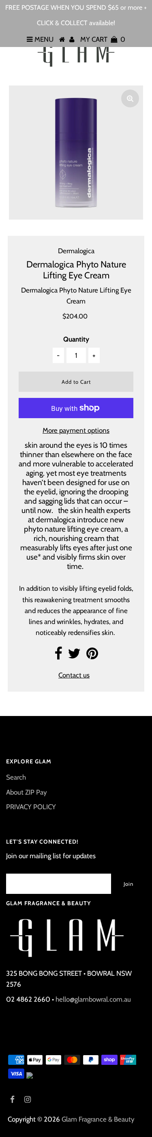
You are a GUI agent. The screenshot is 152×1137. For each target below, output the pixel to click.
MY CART (102, 39)
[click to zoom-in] (130, 98)
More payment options (76, 430)
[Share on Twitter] (74, 656)
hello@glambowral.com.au (93, 999)
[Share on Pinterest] (92, 656)
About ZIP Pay (26, 792)
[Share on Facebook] (58, 656)
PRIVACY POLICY (31, 807)
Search (16, 777)
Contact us (74, 675)
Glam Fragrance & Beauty (98, 1119)
